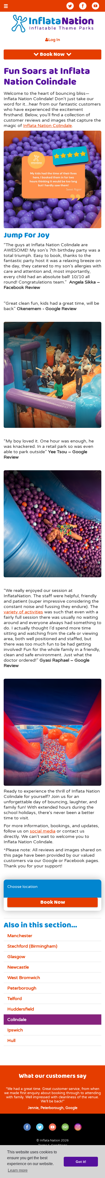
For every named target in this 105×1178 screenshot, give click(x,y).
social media (42, 831)
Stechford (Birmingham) (32, 946)
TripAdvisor (65, 1127)
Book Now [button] (52, 902)
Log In (54, 40)
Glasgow (16, 956)
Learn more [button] (18, 1170)
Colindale (16, 1019)
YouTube (95, 6)
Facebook (82, 6)
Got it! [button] (81, 1162)
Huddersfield (20, 1009)
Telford (14, 998)
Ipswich (15, 1030)
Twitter (70, 6)
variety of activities (23, 612)
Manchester (19, 935)
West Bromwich (23, 977)
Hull (11, 1040)
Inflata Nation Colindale (47, 125)
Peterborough (21, 988)
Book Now (52, 54)
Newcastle (18, 967)
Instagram (78, 1127)
